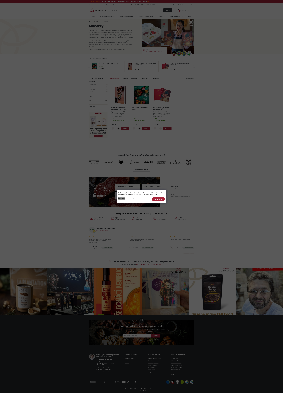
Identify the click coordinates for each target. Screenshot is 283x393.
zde (159, 194)
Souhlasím (158, 199)
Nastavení (121, 198)
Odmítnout (133, 199)
